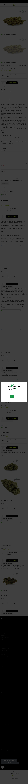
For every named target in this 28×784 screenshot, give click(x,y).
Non (16, 397)
